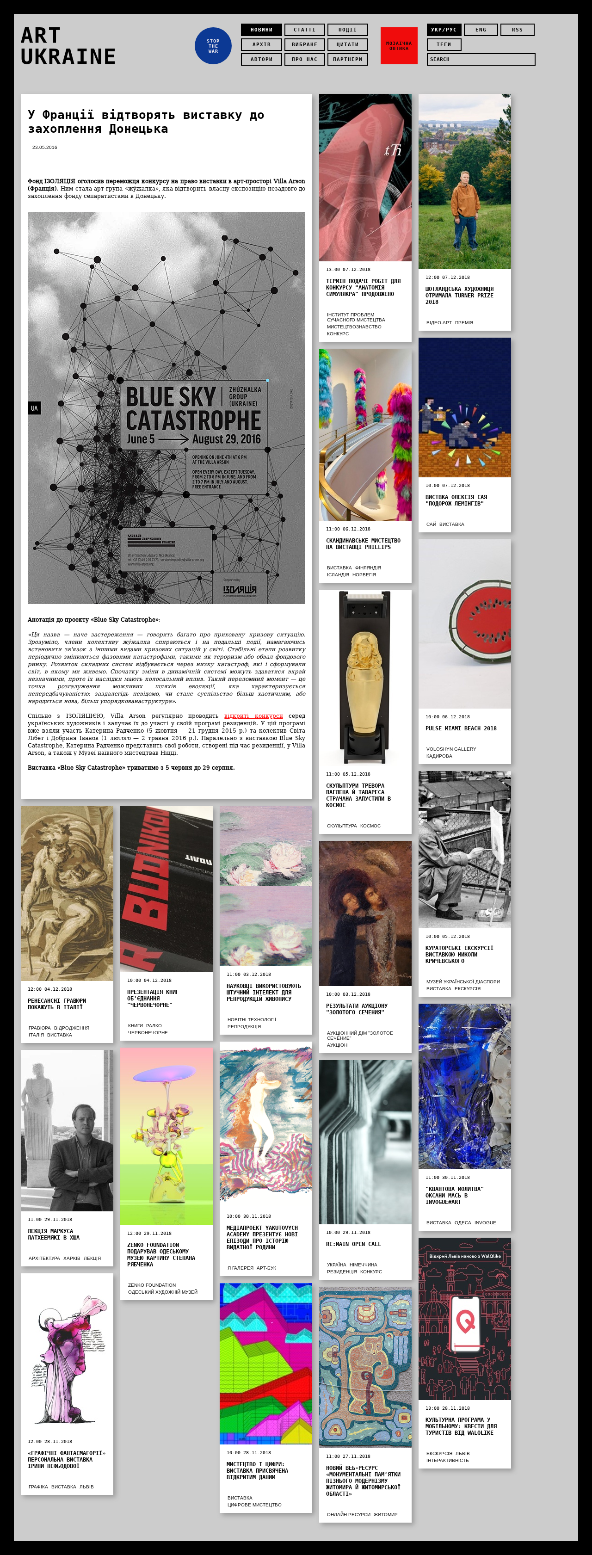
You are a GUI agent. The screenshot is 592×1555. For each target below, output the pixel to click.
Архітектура (44, 1258)
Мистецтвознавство (354, 326)
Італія (36, 1034)
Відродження (71, 1027)
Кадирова (439, 756)
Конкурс (338, 333)
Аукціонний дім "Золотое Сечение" (360, 1035)
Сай (431, 524)
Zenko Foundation (152, 1285)
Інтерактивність (447, 1460)
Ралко (154, 1025)
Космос (370, 825)
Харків (71, 1258)
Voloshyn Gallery (451, 749)
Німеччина (363, 1264)
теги (444, 45)
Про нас (305, 59)
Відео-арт (439, 322)
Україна (336, 1264)
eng (481, 30)
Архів (262, 45)
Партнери (348, 59)
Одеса (463, 1222)
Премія (464, 322)
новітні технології (252, 1019)
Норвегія (364, 574)
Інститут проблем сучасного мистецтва (356, 317)
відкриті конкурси (253, 716)
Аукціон (337, 1045)
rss (517, 30)
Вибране (305, 45)
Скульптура (342, 825)
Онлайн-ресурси (348, 1514)
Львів (463, 1453)
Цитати (348, 45)
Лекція (92, 1258)
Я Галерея (240, 1268)
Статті (305, 30)
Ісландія (338, 574)
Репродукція (244, 1026)
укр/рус (444, 30)
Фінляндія (368, 567)
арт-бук (266, 1268)
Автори (262, 59)
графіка (38, 1486)
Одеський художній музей (162, 1292)
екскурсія (468, 988)
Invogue (485, 1222)
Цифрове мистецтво (255, 1504)
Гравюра (40, 1027)
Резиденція (342, 1271)
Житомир (386, 1514)
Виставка (451, 524)
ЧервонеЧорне (148, 1032)
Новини (262, 30)
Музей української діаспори (463, 981)
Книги (135, 1025)
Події (348, 30)
